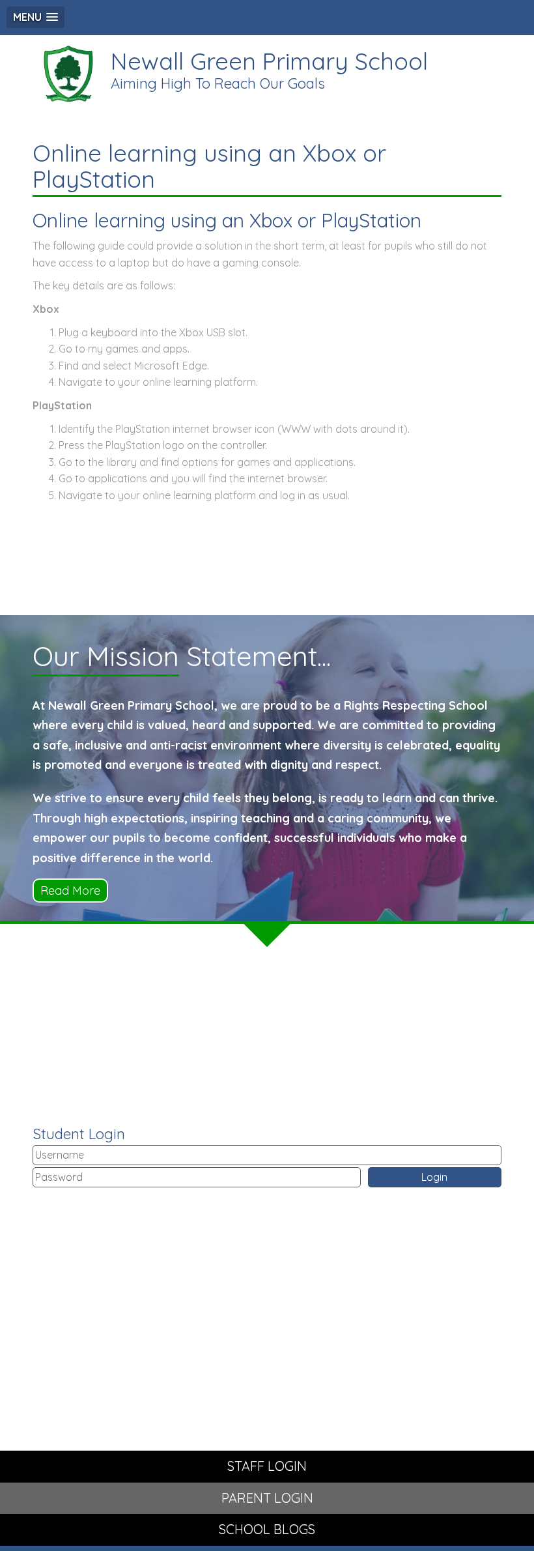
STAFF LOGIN (267, 1466)
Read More (70, 890)
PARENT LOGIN (267, 1498)
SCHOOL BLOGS (267, 1529)
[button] (35, 17)
